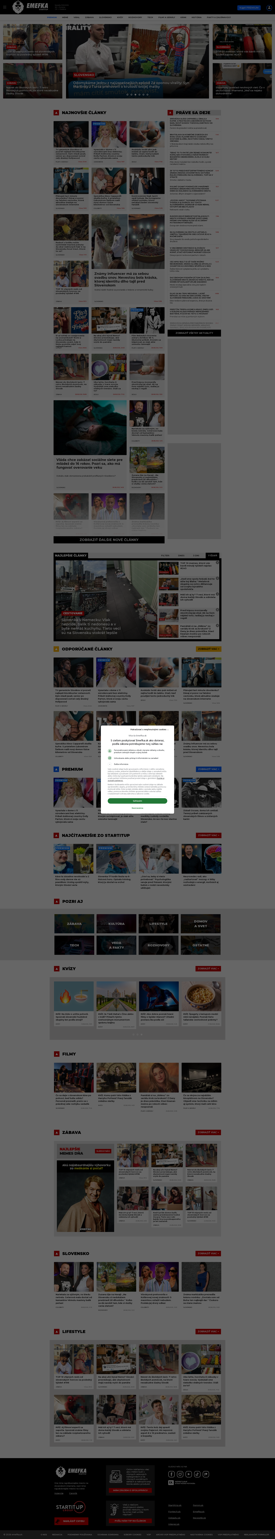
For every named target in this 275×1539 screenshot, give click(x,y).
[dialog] (137, 769)
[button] (137, 764)
